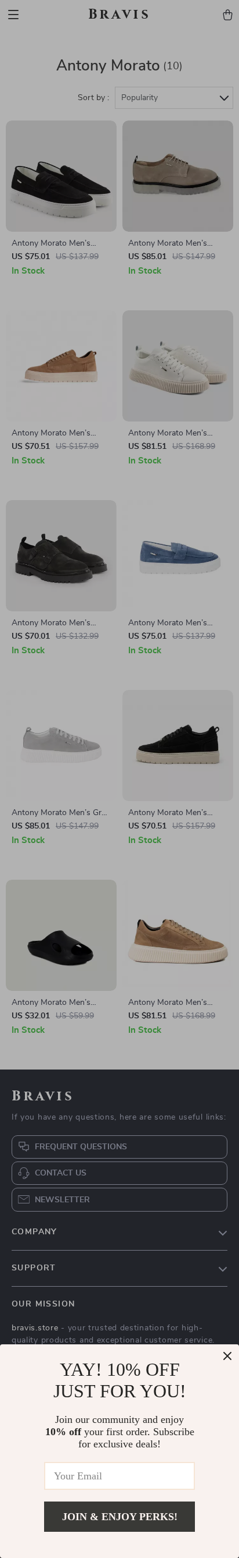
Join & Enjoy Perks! (120, 1516)
